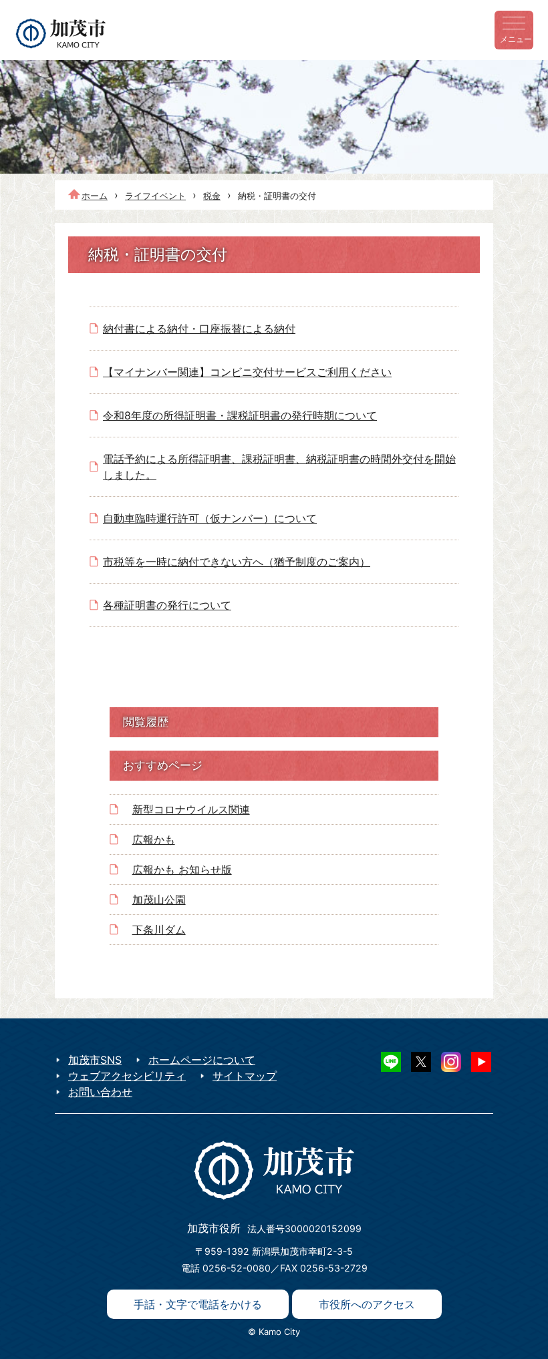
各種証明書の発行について (167, 605)
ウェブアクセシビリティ (127, 1076)
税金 (212, 195)
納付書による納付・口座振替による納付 (199, 328)
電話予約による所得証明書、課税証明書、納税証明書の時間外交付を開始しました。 (279, 466)
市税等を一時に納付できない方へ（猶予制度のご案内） (236, 561)
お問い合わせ (100, 1092)
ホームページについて (201, 1059)
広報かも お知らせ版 (182, 869)
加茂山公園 (159, 899)
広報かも (153, 839)
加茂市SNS (95, 1059)
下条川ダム (159, 929)
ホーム (95, 195)
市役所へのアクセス (367, 1304)
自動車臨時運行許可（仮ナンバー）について (210, 518)
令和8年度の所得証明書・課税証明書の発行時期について (240, 415)
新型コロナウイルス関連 (191, 809)
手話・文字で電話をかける (198, 1304)
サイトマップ (245, 1076)
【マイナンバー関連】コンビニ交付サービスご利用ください (247, 372)
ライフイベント (155, 195)
